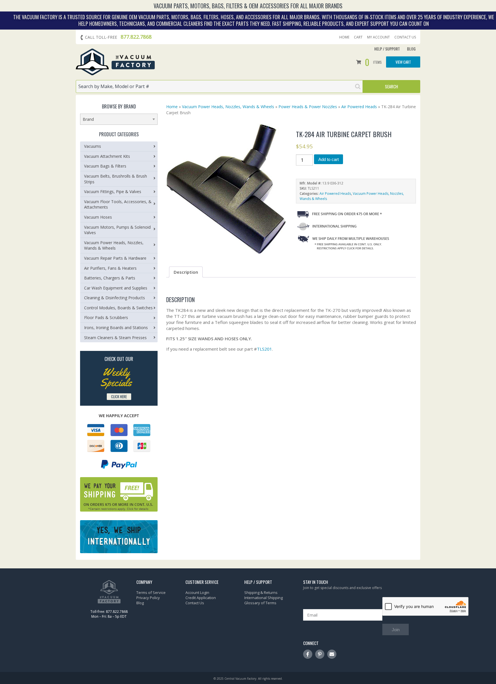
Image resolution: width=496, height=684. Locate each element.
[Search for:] (219, 86)
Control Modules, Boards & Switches (118, 307)
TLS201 (264, 349)
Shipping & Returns (261, 592)
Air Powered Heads (359, 106)
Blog (411, 49)
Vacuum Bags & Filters (105, 166)
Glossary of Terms (260, 602)
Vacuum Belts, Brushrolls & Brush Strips (115, 178)
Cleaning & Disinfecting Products (114, 297)
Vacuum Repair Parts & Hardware (115, 258)
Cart (358, 37)
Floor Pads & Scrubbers (106, 317)
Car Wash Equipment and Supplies (115, 288)
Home (344, 37)
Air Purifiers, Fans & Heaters (110, 268)
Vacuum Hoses (98, 217)
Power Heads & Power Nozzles (307, 106)
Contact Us (405, 37)
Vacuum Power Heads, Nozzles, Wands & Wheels (228, 106)
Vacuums (92, 146)
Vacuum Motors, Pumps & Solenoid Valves (117, 230)
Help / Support (387, 49)
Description (186, 272)
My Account (378, 37)
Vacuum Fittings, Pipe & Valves (112, 191)
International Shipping (263, 597)
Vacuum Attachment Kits (107, 156)
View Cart (403, 62)
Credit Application (200, 597)
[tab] (186, 272)
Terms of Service (151, 592)
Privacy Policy (148, 597)
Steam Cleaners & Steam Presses (115, 337)
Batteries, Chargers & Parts (109, 278)
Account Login (197, 592)
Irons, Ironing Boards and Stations (116, 327)
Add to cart (328, 159)
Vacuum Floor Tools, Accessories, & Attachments (118, 204)
